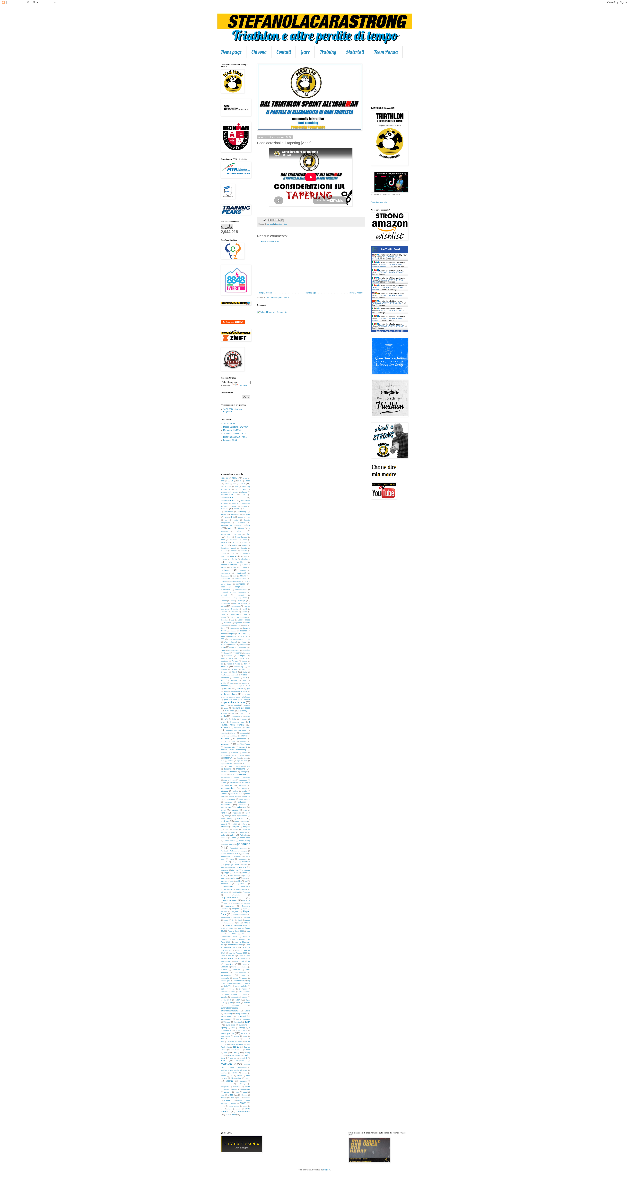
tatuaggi (242, 1028)
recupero (235, 909)
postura (241, 884)
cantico (234, 551)
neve (227, 816)
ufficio (248, 1076)
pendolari (246, 862)
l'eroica (230, 761)
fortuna (236, 678)
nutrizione (225, 821)
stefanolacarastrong (229, 1008)
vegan (234, 1089)
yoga (223, 1106)
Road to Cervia (227, 928)
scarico (235, 978)
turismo (223, 1076)
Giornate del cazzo (241, 708)
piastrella (234, 870)
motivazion (243, 805)
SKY (241, 992)
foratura (244, 675)
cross (245, 614)
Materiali (355, 52)
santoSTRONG (240, 972)
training (236, 1052)
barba (236, 520)
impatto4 (224, 727)
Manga (223, 774)
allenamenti (227, 497)
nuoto (240, 818)
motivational (226, 805)
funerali (235, 686)
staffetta (247, 1003)
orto (227, 830)
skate (233, 992)
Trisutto (234, 1073)
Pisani (235, 873)
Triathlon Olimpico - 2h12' (234, 434)
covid (245, 609)
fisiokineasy (238, 667)
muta (245, 810)
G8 (249, 686)
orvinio (235, 830)
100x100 (224, 478)
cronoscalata (234, 614)
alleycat (235, 503)
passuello (224, 862)
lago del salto (242, 761)
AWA (226, 517)
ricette (226, 920)
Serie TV (227, 986)
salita (233, 967)
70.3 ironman (226, 486)
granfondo (243, 713)
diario (245, 625)
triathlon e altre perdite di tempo (234, 1070)
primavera (224, 892)
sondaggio (235, 997)
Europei (226, 653)
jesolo (234, 755)
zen (222, 1109)
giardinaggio (235, 705)
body (229, 537)
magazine (240, 769)
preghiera (228, 889)
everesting (237, 653)
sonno (244, 997)
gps (233, 713)
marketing (246, 777)
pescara (242, 867)
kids (248, 755)
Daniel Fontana (244, 620)
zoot (227, 1115)
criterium (234, 612)
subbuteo (246, 1019)
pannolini (237, 856)
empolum (232, 647)
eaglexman (232, 636)
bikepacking (225, 534)
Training (328, 52)
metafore (242, 785)
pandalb (245, 854)
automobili (234, 514)
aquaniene (228, 512)
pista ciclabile (235, 875)
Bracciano (233, 540)
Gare (305, 52)
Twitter (239, 1076)
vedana (226, 1089)
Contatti (283, 52)
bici (229, 528)
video (285, 224)
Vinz (232, 1098)
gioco (226, 708)
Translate (242, 385)
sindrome (224, 992)
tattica (233, 1028)
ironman (225, 744)
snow (248, 992)
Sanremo (236, 970)
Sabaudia (224, 967)
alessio (235, 492)
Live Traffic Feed (389, 249)
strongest (241, 1016)
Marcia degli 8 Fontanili (230, 777)
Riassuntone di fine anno (230, 917)
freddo (223, 683)
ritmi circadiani (229, 923)
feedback (224, 661)
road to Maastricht (235, 945)
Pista (223, 875)
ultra (225, 1078)
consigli (241, 600)
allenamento (227, 500)
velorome (227, 1092)
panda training (244, 840)
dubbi (223, 636)
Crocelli (244, 612)
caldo (244, 545)
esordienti (246, 650)
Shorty (231, 989)
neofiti (248, 813)
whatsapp (228, 1100)
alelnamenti (225, 492)
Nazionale (237, 813)
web (239, 1098)
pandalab (270, 224)
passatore (243, 859)
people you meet (232, 865)
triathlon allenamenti (238, 1067)
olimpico (246, 827)
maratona (241, 774)
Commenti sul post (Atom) (277, 297)
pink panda (246, 870)
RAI (238, 903)
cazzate (232, 556)
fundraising (225, 686)
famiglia (241, 655)
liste (222, 766)
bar (226, 520)
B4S (233, 517)
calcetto (224, 545)
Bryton (244, 540)
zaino (245, 1106)
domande (243, 631)
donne (223, 634)
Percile (244, 865)
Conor (232, 601)
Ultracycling (236, 1078)
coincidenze (225, 578)
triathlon (226, 1064)
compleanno (239, 587)
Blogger (326, 1170)
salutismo (244, 967)
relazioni (224, 911)
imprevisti (237, 727)
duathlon (242, 633)
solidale (224, 997)
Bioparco (238, 534)
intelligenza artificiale (229, 736)
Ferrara (235, 661)
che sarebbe (236, 562)
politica (239, 881)
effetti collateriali (230, 642)
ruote (245, 964)
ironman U (243, 747)
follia (245, 672)
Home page (231, 52)
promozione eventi (229, 900)
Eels (248, 639)
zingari (229, 1109)
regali (245, 909)
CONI (245, 598)
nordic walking (226, 819)
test (222, 1039)
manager (244, 772)
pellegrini (235, 862)
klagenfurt (227, 758)
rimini (240, 920)
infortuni (233, 733)
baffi (248, 517)
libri (244, 763)
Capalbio (244, 551)
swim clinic (230, 1025)
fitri (243, 669)
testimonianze (234, 1039)
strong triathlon (227, 1016)
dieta (223, 628)
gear (248, 689)
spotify (230, 1003)
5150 (227, 484)
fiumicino (224, 672)
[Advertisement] (310, 267)
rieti (233, 920)
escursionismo (233, 650)
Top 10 (236, 1047)
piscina (244, 873)
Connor (224, 601)
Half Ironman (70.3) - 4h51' (235, 437)
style (237, 1019)
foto (222, 680)
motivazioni (241, 807)
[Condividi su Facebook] (278, 220)
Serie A (247, 983)
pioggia (226, 873)
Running (229, 964)
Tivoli (226, 1044)
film (245, 664)
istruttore (234, 752)
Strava (247, 1011)
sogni (245, 994)
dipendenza (234, 628)
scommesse (239, 981)
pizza (245, 875)
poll (246, 881)
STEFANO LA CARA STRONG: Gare (387, 303)
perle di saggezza (228, 867)
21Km (230, 481)
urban (247, 1078)
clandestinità (241, 573)
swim (247, 1021)
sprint (238, 1003)
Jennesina (225, 755)
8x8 (236, 486)
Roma (230, 958)
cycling (223, 617)
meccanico (246, 783)
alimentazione (227, 495)
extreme (247, 653)
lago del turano (226, 763)
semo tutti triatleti (235, 983)
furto (243, 686)
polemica (224, 881)
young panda (233, 1106)
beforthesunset (226, 525)
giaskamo (246, 705)
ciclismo (225, 570)
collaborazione (241, 578)
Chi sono (259, 52)
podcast (224, 878)
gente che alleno (229, 694)
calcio (234, 545)
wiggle (239, 1100)
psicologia (246, 900)
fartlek (223, 658)
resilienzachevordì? (240, 914)
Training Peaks (234, 1055)
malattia (224, 772)
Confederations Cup (229, 598)
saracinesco (226, 975)
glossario (224, 713)
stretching (228, 1014)
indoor (247, 727)
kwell (222, 761)
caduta (234, 542)
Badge (240, 517)
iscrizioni (224, 752)
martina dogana (229, 780)
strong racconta (242, 1014)
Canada (244, 548)
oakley (236, 821)
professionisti (235, 895)
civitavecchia (225, 573)
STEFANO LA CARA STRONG (391, 272)
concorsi (241, 595)
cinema (243, 570)
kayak (242, 755)
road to (247, 923)
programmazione (229, 897)
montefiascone (229, 799)
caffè (244, 542)
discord (233, 631)
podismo (234, 878)
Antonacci (246, 509)
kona (246, 758)
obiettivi (224, 824)
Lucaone (227, 769)
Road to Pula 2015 (228, 956)
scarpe (244, 978)
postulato (224, 884)
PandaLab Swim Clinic (229, 854)
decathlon (227, 623)
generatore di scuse (239, 691)
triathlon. (224, 1073)
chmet (233, 567)
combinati (240, 584)
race (232, 903)
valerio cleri (226, 1084)
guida (223, 716)
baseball (241, 522)
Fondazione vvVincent (229, 675)
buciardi (224, 542)
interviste (225, 738)
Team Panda (386, 52)
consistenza (225, 603)
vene (237, 1092)
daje (233, 620)
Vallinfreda (237, 1087)
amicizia (224, 509)
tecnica (244, 1033)
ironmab (243, 741)
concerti (224, 595)
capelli (223, 553)
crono (223, 614)
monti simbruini (244, 799)
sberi (243, 975)
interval (244, 736)
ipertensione (241, 739)
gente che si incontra (234, 702)
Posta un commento (270, 241)
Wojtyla (233, 1103)
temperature (225, 1036)
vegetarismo (245, 1089)
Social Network (230, 994)
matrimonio (234, 783)
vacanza (229, 1081)
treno (223, 1061)
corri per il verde (240, 603)
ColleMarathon (235, 581)
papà (232, 859)
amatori (244, 506)
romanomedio (226, 961)
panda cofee (245, 838)
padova (224, 835)
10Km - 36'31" (229, 424)
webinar (247, 1098)
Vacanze (243, 1081)
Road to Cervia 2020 (236, 931)
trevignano (240, 1061)
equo (223, 650)
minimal (235, 791)
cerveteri (224, 559)
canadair (224, 551)
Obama (245, 821)
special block (226, 1000)
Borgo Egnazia (241, 537)
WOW (242, 1103)
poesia (245, 878)
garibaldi (227, 688)
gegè (226, 691)
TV (231, 1076)
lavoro (237, 763)
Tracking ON (398, 331)
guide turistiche (236, 716)
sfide (223, 989)
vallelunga (242, 1084)
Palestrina (244, 835)
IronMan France (243, 744)
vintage (224, 1098)
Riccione (247, 917)
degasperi (238, 623)
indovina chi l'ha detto (236, 730)
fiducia (244, 661)
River (239, 923)
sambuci (224, 970)
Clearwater (225, 576)
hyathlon (244, 719)
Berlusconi (239, 525)
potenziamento (227, 886)
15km (245, 478)
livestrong (240, 766)
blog (248, 534)
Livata (230, 766)
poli (231, 881)
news (234, 816)
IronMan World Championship (233, 750)
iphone (223, 741)
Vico (222, 1095)
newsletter (243, 816)
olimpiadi (235, 827)
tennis (236, 1036)
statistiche (235, 1005)
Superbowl (238, 1022)
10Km (234, 478)
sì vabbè (243, 989)
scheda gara (225, 981)
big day (241, 528)
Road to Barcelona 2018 (236, 925)
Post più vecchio (356, 293)
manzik (231, 774)
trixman (244, 1073)
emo (223, 647)
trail (225, 1052)
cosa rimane (236, 606)
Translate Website (379, 202)
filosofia (224, 666)
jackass (244, 752)
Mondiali (224, 794)
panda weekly (228, 844)
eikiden (244, 642)
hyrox (223, 722)
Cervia (234, 559)
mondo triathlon (236, 794)
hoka (234, 719)
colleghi (224, 581)
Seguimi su (230, 322)
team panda (227, 1033)
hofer (226, 719)
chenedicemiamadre (229, 565)
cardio (232, 553)
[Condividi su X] (275, 220)
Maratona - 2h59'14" (232, 430)
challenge (245, 559)
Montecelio (246, 796)
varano (247, 1087)
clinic (234, 576)
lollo (248, 766)
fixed (234, 672)
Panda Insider (229, 840)
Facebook (228, 656)
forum (245, 678)
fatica (231, 658)
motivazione (226, 807)
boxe (223, 540)
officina (244, 824)
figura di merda (233, 664)
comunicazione (241, 590)
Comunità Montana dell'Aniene (233, 592)
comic (223, 587)
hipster (247, 716)
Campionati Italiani (228, 548)
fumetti (244, 683)
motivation (242, 802)
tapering (278, 224)
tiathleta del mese (235, 1042)
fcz (237, 658)
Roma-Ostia (242, 958)
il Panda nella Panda (235, 723)
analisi (236, 509)
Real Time (388, 331)
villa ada (244, 1095)
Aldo (244, 489)
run (249, 961)
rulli (243, 961)
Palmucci (224, 838)
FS (237, 683)
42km (248, 481)
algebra (244, 492)
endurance (243, 647)
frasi (244, 680)
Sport (238, 1000)
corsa (223, 606)
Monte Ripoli (234, 796)
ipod (233, 741)
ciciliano (244, 567)
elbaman (232, 645)
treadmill (243, 1058)
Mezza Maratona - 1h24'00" (235, 427)
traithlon (233, 1058)
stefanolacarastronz (229, 1011)
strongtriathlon (226, 1019)
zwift (234, 1115)
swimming (243, 1025)
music (223, 810)
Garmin (240, 689)
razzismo (247, 903)
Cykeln (245, 617)
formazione (225, 678)
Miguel (244, 788)
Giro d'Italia (229, 711)
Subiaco (226, 1022)
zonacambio (244, 1111)
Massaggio (243, 780)
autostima (246, 514)
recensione (230, 906)
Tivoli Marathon (237, 1044)
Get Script (379, 331)
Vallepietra (225, 1087)
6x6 (234, 484)
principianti (236, 892)
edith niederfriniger (236, 639)
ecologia (244, 636)
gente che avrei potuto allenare (237, 699)
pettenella (224, 870)
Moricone (228, 802)
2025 (223, 481)
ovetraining (243, 832)
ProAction (246, 892)
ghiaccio (224, 705)
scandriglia (225, 978)
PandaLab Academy (238, 848)
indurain (224, 733)
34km (240, 481)
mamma (233, 772)
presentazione (241, 889)
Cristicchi (224, 612)
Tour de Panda (236, 1050)
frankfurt (234, 680)
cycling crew (234, 617)
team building (241, 1030)
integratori (244, 733)
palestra (233, 835)
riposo (247, 920)
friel (231, 683)
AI (236, 489)
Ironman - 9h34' (230, 440)
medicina (228, 785)
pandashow (225, 856)
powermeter (245, 886)
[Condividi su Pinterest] (282, 220)
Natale (224, 813)
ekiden (223, 645)
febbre (245, 658)
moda (244, 791)
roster (236, 961)
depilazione (235, 625)
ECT (222, 639)
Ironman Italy (229, 747)
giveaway (243, 711)
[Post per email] (264, 220)
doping (232, 634)
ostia (233, 832)
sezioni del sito (241, 986)
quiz (225, 903)
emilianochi (243, 645)
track (248, 1050)
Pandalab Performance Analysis (234, 851)
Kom (239, 758)
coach (243, 576)
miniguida (224, 791)
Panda (233, 838)
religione (235, 911)
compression (225, 590)
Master (223, 783)
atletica (223, 514)
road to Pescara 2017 (238, 953)
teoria (245, 1036)
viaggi (245, 1092)
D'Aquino (224, 620)
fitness (234, 669)
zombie (238, 1109)
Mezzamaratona (228, 788)
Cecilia (245, 556)
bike (239, 531)
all (244, 495)
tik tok (247, 1042)
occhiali (234, 824)
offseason (225, 827)
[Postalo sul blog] (272, 220)
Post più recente (265, 293)
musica (235, 810)
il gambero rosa (237, 722)
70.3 (242, 483)
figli (222, 664)
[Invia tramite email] (269, 220)
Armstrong (242, 512)
